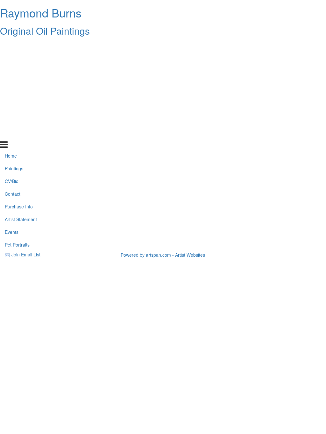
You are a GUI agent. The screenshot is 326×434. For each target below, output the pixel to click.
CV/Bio (11, 71)
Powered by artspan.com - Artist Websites (163, 255)
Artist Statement (21, 109)
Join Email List (25, 254)
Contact (12, 83)
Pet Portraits (17, 134)
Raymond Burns (41, 12)
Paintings (14, 58)
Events (11, 122)
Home (11, 45)
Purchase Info (19, 96)
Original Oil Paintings (45, 30)
